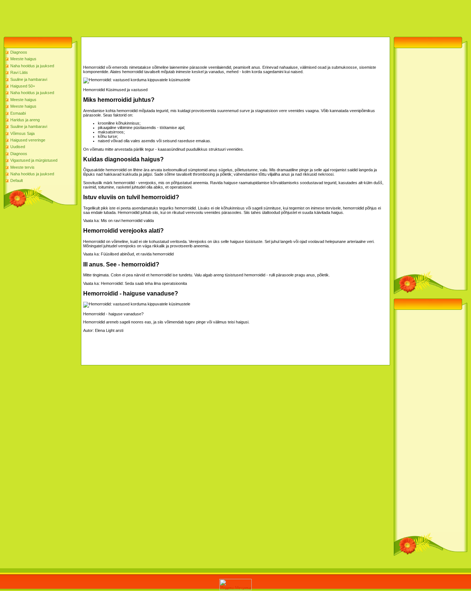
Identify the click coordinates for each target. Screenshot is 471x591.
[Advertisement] (134, 16)
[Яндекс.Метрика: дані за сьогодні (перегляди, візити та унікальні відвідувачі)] (235, 584)
